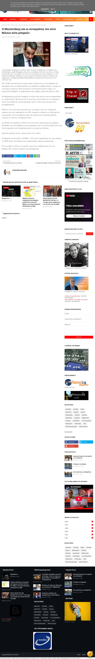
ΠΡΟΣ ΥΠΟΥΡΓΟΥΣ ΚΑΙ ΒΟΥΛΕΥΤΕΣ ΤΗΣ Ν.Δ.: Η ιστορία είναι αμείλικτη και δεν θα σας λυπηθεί (51, 201)
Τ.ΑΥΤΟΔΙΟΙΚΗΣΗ (86, 421)
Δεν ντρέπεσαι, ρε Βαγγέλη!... (82, 472)
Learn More (45, 9)
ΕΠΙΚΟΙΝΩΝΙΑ (69, 415)
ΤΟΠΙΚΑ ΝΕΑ (78, 423)
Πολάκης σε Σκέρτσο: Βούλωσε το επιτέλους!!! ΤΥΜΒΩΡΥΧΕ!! (52, 586)
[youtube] (71, 446)
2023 (79, 531)
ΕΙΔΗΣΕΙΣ (76, 412)
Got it (53, 9)
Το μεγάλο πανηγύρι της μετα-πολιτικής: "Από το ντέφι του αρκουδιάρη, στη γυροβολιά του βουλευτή (51, 576)
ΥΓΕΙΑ (84, 423)
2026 (79, 521)
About (84, 654)
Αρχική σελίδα (6, 25)
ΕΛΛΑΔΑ (83, 412)
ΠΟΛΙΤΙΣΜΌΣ (76, 421)
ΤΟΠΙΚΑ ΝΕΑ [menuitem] (23, 19)
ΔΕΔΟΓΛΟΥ (68, 412)
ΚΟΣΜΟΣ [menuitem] (79, 19)
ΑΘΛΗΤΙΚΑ (68, 409)
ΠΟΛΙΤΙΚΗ (68, 421)
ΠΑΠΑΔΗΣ (77, 418)
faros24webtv (68, 432)
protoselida (86, 181)
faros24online (14, 654)
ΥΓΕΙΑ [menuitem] (57, 19)
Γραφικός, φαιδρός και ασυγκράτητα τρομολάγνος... (51, 594)
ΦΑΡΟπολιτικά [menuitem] (68, 19)
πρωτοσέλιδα (73, 181)
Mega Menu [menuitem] (48, 19)
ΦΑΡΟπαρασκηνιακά (71, 426)
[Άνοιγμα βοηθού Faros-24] (90, 654)
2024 (79, 528)
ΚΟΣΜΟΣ (77, 415)
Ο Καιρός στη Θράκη (79, 464)
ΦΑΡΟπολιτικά (83, 426)
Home (78, 654)
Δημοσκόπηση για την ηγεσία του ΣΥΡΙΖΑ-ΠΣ (82, 457)
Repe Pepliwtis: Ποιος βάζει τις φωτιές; (76, 299)
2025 (79, 525)
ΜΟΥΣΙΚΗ (84, 415)
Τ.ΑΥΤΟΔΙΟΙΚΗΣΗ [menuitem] (35, 19)
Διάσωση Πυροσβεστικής (72, 296)
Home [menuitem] (5, 19)
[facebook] (71, 442)
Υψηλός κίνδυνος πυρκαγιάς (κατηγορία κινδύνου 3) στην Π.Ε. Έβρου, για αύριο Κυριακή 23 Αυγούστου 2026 (31, 202)
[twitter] (86, 442)
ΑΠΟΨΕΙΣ (75, 409)
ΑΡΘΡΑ (82, 409)
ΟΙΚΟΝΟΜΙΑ (68, 418)
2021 (79, 538)
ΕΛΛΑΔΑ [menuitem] (87, 19)
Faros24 (5, 37)
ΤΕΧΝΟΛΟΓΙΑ (68, 423)
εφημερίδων (80, 181)
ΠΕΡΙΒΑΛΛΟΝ (85, 418)
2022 (79, 534)
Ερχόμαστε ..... (7, 198)
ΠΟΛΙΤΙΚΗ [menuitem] (13, 19)
